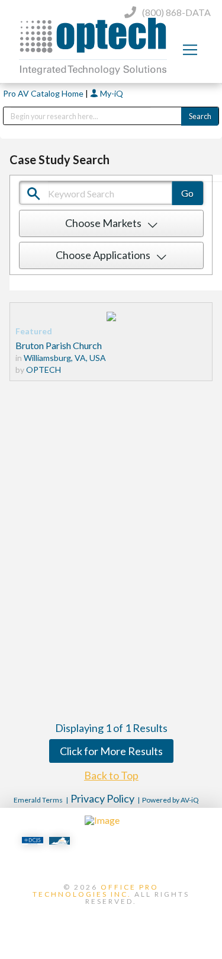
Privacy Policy (102, 798)
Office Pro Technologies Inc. (96, 891)
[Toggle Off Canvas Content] (190, 50)
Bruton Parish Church (58, 345)
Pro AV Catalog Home (44, 93)
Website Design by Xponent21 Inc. (111, 921)
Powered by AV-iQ (170, 799)
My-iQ (110, 93)
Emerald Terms (38, 799)
